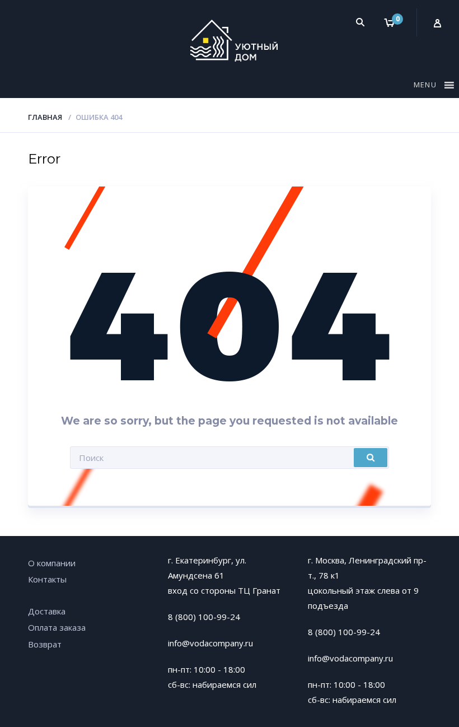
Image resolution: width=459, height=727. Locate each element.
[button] (426, 87)
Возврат (45, 644)
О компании (52, 562)
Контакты (47, 579)
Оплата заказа (57, 627)
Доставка (46, 611)
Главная (45, 117)
